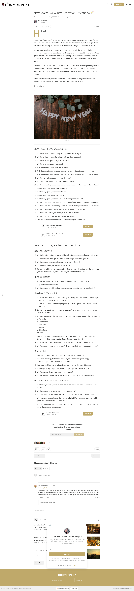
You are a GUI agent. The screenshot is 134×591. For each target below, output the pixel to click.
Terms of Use (75, 558)
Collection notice (27, 588)
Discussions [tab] (47, 520)
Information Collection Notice (66, 560)
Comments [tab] (38, 469)
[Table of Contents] (2, 295)
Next (94, 456)
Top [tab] (36, 520)
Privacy (16, 588)
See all (37, 563)
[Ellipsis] (99, 485)
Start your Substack (63, 588)
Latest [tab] (41, 520)
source (67, 140)
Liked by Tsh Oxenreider (46, 487)
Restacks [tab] (45, 469)
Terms (20, 588)
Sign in (128, 4)
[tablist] (42, 469)
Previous (41, 456)
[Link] (31, 149)
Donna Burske (42, 485)
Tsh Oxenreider (42, 20)
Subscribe (119, 4)
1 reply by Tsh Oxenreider (47, 502)
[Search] (107, 4)
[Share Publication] (111, 4)
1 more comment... (39, 511)
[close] (84, 528)
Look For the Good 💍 (42, 525)
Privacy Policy (80, 560)
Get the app (74, 588)
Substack (115, 588)
